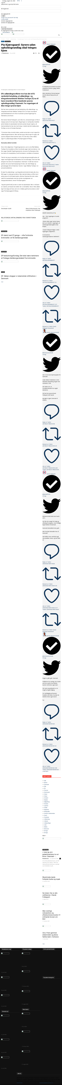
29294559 (19, 1082)
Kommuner (47, 792)
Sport (45, 815)
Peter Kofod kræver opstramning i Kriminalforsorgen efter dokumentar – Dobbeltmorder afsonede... (10, 965)
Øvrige (46, 830)
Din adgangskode (5, 14)
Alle (45, 780)
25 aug (44, 66)
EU (45, 788)
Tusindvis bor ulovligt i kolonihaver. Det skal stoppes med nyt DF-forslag (30, 981)
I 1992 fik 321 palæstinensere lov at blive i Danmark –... (50, 854)
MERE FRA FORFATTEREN (27, 218)
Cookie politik (4, 19)
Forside (3, 39)
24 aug (44, 192)
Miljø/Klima (47, 801)
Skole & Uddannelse (49, 813)
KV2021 (46, 798)
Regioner (46, 809)
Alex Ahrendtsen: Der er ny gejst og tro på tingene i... (30, 962)
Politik (7, 39)
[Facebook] (17, 1)
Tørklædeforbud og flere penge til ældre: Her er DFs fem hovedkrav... (31, 1000)
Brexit (45, 782)
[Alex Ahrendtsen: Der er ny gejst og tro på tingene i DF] (31, 955)
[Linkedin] (19, 56)
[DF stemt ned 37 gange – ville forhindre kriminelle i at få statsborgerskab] (20, 226)
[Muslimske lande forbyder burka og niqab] (51, 872)
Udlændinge (13, 39)
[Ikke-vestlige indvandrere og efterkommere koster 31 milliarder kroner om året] (51, 906)
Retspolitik (4, 251)
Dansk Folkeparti (51, 44)
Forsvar (46, 790)
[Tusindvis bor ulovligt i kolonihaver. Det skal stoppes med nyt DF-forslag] (31, 973)
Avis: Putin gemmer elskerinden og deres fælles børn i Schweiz (50, 935)
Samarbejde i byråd (6, 208)
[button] (59, 35)
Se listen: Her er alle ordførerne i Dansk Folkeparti (49, 895)
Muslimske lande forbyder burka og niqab (51, 878)
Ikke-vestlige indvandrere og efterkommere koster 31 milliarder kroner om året (51, 915)
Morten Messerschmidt (53, 332)
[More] (26, 56)
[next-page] (2, 282)
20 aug (44, 496)
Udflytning (47, 819)
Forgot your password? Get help (9, 17)
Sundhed (46, 817)
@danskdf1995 (46, 64)
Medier (46, 800)
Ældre (45, 827)
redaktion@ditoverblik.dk (46, 1082)
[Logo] (7, 34)
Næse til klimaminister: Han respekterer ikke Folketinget (33, 209)
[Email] (22, 56)
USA (45, 825)
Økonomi (46, 828)
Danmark (46, 784)
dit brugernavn (5, 8)
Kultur (45, 794)
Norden (46, 803)
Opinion (46, 805)
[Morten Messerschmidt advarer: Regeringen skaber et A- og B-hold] (10, 979)
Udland (46, 821)
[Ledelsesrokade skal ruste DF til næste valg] (10, 997)
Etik (45, 786)
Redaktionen (5, 53)
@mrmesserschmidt (47, 353)
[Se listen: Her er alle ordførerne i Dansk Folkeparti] (51, 888)
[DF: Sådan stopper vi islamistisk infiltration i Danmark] (20, 267)
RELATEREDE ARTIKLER (9, 218)
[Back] (21, 1)
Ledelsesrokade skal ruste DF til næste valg (9, 1003)
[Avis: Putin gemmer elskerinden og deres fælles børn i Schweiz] (51, 928)
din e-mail (3, 27)
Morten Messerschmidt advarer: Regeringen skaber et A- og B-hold (10, 986)
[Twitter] (19, 1)
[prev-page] (1, 282)
